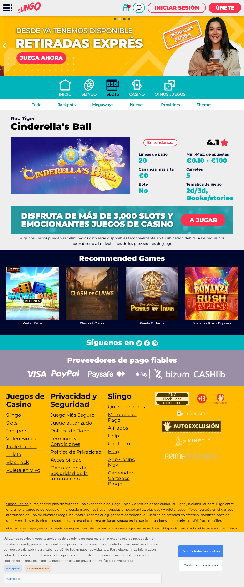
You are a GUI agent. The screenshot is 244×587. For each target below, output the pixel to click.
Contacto (119, 444)
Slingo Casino (17, 504)
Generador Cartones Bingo (120, 478)
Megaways (102, 104)
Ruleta (13, 454)
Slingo (89, 94)
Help (113, 436)
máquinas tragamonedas (100, 509)
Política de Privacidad (76, 452)
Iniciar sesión (177, 8)
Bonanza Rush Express (211, 323)
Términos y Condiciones (65, 441)
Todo (36, 104)
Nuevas (137, 104)
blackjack (154, 509)
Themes (204, 104)
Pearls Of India (151, 323)
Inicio (65, 94)
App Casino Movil (121, 462)
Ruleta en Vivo (23, 470)
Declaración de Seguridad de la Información (69, 473)
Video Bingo (21, 439)
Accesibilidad (66, 460)
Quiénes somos (126, 406)
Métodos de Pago (122, 417)
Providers (170, 104)
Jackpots (67, 104)
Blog (113, 451)
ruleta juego (176, 509)
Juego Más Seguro (73, 415)
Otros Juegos (170, 94)
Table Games (21, 446)
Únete (225, 8)
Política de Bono (70, 431)
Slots (113, 94)
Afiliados (118, 428)
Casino (137, 94)
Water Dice (32, 323)
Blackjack (17, 462)
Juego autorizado (71, 423)
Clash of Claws (92, 323)
